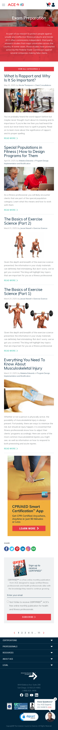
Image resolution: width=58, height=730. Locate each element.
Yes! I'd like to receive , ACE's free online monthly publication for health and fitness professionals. (29, 605)
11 (39, 633)
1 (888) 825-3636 (29, 691)
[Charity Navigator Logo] (21, 706)
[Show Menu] (3, 4)
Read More (10, 138)
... (35, 633)
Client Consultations (43, 85)
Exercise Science (40, 228)
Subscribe (28, 617)
